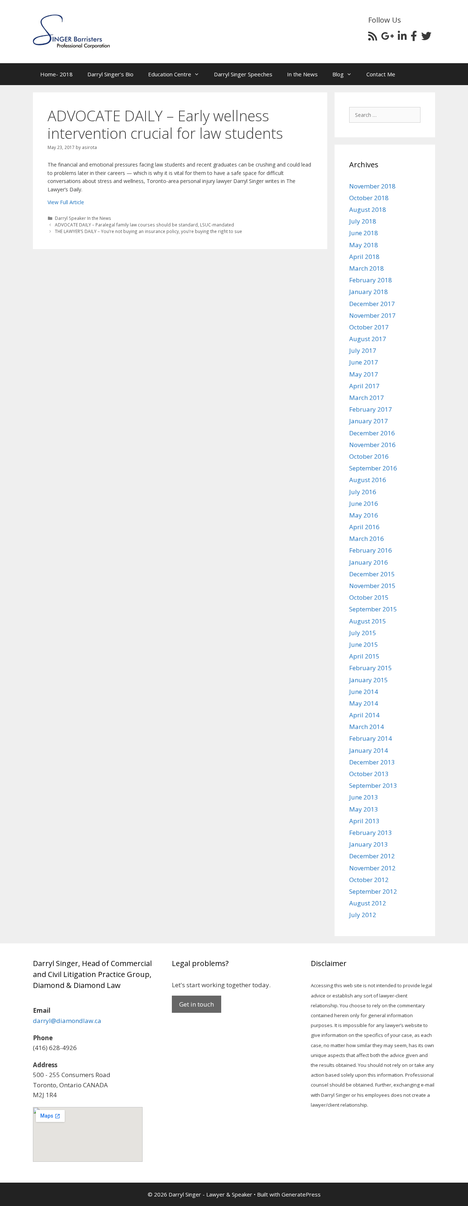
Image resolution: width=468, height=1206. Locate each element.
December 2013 (372, 762)
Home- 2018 (56, 74)
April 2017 (364, 386)
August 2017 (367, 339)
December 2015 (372, 574)
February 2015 (370, 668)
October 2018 (369, 198)
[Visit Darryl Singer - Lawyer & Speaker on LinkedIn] (402, 37)
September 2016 (373, 468)
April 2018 (364, 256)
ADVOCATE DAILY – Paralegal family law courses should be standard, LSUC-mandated (144, 225)
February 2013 (370, 832)
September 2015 (373, 609)
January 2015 (368, 680)
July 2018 (362, 221)
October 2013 (369, 774)
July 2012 (362, 915)
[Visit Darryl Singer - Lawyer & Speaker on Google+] (387, 37)
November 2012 (372, 868)
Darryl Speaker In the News (83, 218)
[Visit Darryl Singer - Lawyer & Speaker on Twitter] (426, 37)
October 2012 (369, 879)
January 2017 (368, 421)
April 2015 (364, 656)
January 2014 (368, 750)
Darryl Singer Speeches (243, 74)
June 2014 (363, 691)
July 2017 (362, 350)
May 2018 (363, 245)
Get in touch (196, 1004)
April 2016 (364, 527)
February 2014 (370, 738)
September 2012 (373, 891)
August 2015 (367, 621)
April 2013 (364, 821)
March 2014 (366, 726)
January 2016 (368, 562)
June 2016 (363, 503)
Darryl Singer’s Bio (110, 74)
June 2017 (363, 362)
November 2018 (372, 186)
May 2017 (363, 374)
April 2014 (364, 715)
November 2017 (372, 315)
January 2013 (368, 844)
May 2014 (363, 703)
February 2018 (370, 280)
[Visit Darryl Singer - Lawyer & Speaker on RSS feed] (372, 37)
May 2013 (363, 809)
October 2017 (369, 327)
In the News (302, 74)
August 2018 (367, 209)
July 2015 (362, 633)
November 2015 (372, 585)
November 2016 (372, 444)
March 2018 (366, 268)
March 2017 (366, 397)
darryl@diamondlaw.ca (67, 1020)
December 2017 (372, 303)
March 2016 (366, 538)
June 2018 (363, 233)
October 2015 (369, 597)
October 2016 (369, 456)
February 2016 (370, 550)
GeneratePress (301, 1194)
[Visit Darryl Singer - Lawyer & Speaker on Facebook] (414, 37)
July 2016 (362, 492)
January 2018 (368, 291)
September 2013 (373, 785)
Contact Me (380, 74)
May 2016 (363, 515)
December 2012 (372, 856)
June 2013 (363, 797)
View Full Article (66, 202)
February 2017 (370, 409)
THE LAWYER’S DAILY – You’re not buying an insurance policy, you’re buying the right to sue (148, 231)
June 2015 (363, 644)
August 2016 (367, 480)
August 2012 (367, 903)
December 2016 (372, 433)
